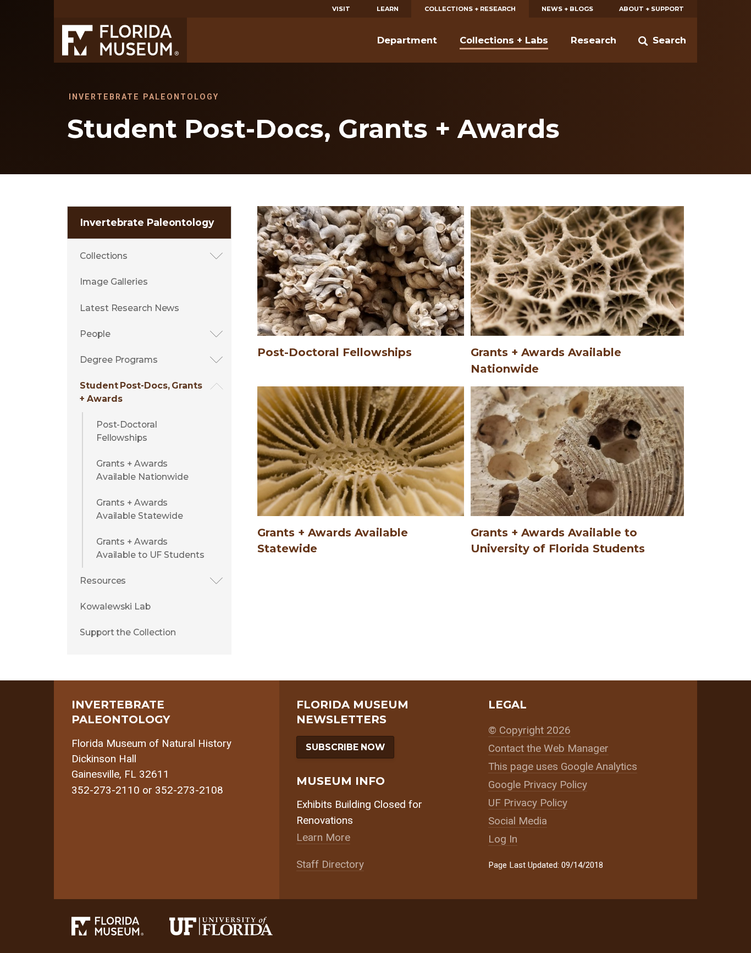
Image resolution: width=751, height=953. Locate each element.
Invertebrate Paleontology (147, 222)
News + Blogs (567, 9)
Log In (502, 839)
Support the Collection (128, 632)
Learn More (323, 837)
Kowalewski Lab (115, 606)
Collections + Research (470, 9)
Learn (388, 9)
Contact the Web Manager (548, 748)
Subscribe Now (345, 747)
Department (407, 40)
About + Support (651, 9)
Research (593, 40)
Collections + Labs (504, 40)
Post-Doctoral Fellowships (126, 431)
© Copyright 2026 (529, 730)
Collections (104, 256)
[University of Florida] (234, 926)
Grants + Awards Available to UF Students (150, 548)
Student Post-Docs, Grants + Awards (141, 392)
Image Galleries (114, 281)
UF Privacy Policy (527, 802)
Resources (103, 580)
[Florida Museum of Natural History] (120, 926)
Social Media (517, 821)
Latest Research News (129, 308)
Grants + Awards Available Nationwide (142, 470)
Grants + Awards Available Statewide (139, 509)
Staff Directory (330, 864)
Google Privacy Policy (537, 784)
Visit (341, 9)
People (95, 334)
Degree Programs (119, 359)
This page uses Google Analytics (562, 766)
